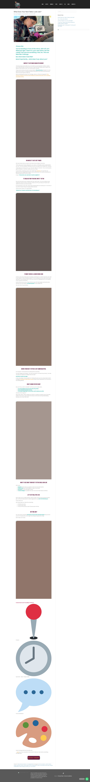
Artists (47, 4)
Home (42, 4)
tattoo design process (23, 766)
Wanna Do (51, 4)
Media (68, 4)
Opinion (25, 764)
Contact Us (73, 4)
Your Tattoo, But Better (63, 19)
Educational (20, 764)
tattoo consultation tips (42, 765)
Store (56, 4)
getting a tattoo (20, 765)
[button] (34, 757)
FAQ (65, 4)
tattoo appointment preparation (30, 765)
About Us (60, 4)
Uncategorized (30, 764)
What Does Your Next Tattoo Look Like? (66, 17)
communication (41, 764)
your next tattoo (32, 766)
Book (18, 752)
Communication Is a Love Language (65, 20)
